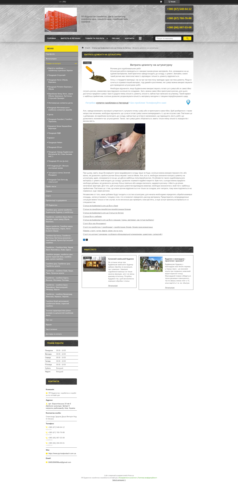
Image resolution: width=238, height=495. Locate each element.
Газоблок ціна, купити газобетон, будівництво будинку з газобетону (59, 211)
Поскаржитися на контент (128, 478)
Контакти (129, 38)
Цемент (51, 138)
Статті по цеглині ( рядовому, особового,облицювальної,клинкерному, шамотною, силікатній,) (122, 234)
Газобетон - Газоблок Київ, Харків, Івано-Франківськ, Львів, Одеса (59, 248)
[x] (87, 240)
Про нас (116, 38)
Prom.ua (131, 475)
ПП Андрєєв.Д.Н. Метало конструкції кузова (58, 167)
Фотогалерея (51, 59)
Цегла (50, 114)
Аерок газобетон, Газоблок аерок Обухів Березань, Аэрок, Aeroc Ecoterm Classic (59, 228)
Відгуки (49, 325)
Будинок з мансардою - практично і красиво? (175, 260)
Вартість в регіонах (70, 38)
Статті (87, 48)
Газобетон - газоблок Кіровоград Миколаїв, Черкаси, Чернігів (59, 295)
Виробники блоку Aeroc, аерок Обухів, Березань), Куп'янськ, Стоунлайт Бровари (60, 96)
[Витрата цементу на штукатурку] (95, 74)
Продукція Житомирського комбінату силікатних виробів (60, 109)
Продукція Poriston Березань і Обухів (60, 88)
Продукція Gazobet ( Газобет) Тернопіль (60, 120)
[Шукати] (187, 38)
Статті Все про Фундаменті (94, 223)
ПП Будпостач (51, 205)
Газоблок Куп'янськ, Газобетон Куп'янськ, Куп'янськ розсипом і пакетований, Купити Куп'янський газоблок (59, 239)
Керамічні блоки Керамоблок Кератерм (60, 127)
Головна (51, 38)
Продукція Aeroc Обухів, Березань (58, 81)
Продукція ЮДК (54, 133)
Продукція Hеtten (55, 142)
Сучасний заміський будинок (121, 259)
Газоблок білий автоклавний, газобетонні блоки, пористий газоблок (57, 303)
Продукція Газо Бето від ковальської (58, 181)
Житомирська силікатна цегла (60, 103)
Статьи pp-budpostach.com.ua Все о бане (100, 206)
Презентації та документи (56, 200)
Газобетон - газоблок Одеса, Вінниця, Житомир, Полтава (57, 279)
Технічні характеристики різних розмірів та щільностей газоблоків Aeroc (59, 313)
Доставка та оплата (54, 334)
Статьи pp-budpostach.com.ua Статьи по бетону (111, 48)
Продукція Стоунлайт (57, 75)
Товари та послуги (94, 38)
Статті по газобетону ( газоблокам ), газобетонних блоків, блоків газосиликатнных (118, 227)
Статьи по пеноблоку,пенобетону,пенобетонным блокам (107, 209)
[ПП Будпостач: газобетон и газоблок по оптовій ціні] (61, 19)
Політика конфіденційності (147, 478)
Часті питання (51, 329)
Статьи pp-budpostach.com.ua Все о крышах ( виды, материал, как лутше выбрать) (118, 220)
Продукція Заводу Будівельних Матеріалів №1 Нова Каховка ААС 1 (60, 154)
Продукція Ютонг (55, 147)
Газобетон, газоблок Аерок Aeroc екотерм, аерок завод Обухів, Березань (59, 219)
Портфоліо (50, 54)
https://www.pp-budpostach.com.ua (62, 453)
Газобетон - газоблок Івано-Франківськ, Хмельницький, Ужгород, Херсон (57, 287)
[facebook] (84, 240)
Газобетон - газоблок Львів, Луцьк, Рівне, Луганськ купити (59, 272)
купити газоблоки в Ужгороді (112, 103)
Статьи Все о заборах (92, 216)
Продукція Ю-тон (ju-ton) (58, 161)
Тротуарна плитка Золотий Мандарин (59, 174)
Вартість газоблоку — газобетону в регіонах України (60, 69)
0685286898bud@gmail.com (59, 462)
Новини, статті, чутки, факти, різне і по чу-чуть (103, 231)
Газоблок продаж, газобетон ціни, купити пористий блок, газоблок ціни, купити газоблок (59, 256)
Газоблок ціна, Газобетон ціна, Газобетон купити (58, 265)
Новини (49, 191)
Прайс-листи (51, 186)
